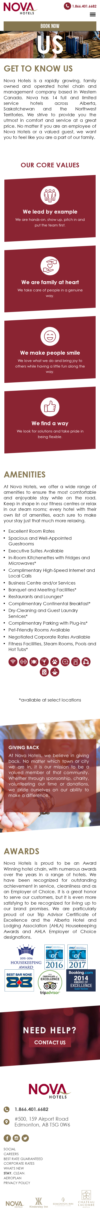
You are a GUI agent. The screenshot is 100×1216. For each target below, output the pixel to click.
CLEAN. (14, 1173)
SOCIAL (10, 1149)
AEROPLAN (12, 1178)
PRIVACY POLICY (17, 1183)
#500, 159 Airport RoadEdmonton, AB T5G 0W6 (42, 1122)
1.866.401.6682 (83, 6)
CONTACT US (50, 1042)
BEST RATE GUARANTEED (23, 1159)
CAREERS (11, 1154)
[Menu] (92, 14)
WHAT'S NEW (14, 1168)
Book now (50, 26)
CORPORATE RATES (19, 1163)
